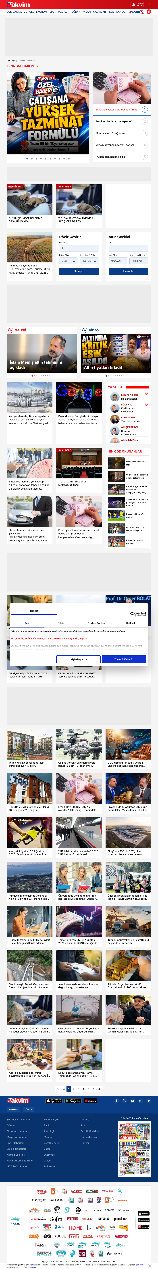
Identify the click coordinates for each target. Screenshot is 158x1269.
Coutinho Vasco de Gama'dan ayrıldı (135, 529)
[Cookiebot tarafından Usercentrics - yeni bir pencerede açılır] (132, 614)
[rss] (148, 1100)
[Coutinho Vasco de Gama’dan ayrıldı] (116, 528)
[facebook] (116, 1100)
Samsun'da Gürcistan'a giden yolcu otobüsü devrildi (137, 502)
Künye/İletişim (89, 1137)
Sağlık (47, 1125)
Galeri (47, 1160)
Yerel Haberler (52, 1142)
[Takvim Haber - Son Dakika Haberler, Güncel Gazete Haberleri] (18, 4)
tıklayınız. (33, 1267)
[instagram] (140, 1100)
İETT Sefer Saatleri (17, 1166)
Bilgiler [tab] (62, 623)
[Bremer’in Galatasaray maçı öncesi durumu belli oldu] (116, 541)
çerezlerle (140, 1265)
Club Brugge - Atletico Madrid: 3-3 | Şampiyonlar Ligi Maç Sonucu (137, 489)
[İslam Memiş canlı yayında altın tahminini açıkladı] (69, 159)
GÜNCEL (29, 11)
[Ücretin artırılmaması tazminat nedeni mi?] (45, 159)
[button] (10, 356)
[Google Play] (73, 1100)
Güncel (11, 1125)
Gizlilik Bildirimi (90, 1131)
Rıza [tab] (27, 623)
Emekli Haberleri (16, 1148)
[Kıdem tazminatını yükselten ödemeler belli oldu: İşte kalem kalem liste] (48, 113)
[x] (124, 1100)
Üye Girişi (13, 1109)
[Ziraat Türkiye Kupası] (149, 11)
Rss (83, 1125)
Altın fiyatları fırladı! (103, 367)
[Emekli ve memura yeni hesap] (29, 463)
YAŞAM (86, 11)
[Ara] (149, 4)
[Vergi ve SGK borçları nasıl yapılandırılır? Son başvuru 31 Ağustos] (32, 159)
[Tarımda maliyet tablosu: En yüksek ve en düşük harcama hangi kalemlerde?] (29, 247)
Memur (48, 1137)
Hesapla (79, 271)
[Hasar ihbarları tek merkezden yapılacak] (29, 511)
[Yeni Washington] (115, 419)
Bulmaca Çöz (51, 1119)
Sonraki (96, 1089)
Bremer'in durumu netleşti (134, 542)
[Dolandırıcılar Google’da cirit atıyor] (79, 397)
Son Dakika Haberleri (19, 1119)
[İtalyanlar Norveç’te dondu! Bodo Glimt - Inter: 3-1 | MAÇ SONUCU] (116, 515)
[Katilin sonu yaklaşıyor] (115, 408)
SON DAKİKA (14, 11)
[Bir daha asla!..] (115, 396)
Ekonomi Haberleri (17, 1131)
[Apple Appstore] (54, 1100)
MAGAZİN (63, 11)
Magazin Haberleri (17, 1137)
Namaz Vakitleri (16, 1154)
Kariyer (85, 1142)
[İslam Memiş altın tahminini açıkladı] (42, 353)
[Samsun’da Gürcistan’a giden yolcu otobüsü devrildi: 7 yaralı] (116, 502)
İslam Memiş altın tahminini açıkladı (36, 365)
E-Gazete (49, 1166)
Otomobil (49, 1154)
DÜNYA (75, 11)
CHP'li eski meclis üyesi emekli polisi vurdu (137, 476)
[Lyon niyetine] (115, 442)
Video (47, 1148)
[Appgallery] (90, 1100)
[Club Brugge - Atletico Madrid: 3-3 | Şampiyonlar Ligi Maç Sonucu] (116, 489)
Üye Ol (29, 1109)
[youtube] (132, 1100)
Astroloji (49, 1131)
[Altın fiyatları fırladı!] (116, 353)
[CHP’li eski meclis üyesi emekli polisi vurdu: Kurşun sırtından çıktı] (116, 476)
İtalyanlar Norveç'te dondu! (135, 515)
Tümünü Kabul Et (123, 659)
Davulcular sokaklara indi (136, 463)
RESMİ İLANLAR (117, 11)
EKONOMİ (42, 11)
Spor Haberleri (15, 1142)
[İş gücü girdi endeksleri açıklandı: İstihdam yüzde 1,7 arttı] (41, 159)
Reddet (34, 610)
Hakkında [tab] (131, 623)
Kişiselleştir (77, 659)
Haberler (11, 61)
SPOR (53, 11)
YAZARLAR (99, 11)
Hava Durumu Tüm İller (20, 1160)
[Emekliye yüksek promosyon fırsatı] (79, 511)
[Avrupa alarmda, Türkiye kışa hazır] (29, 397)
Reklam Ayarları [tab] (96, 623)
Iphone (85, 1119)
